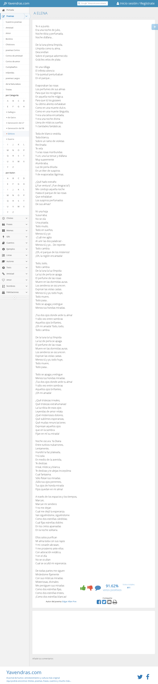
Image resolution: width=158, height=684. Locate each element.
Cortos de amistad (14, 55)
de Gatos (12, 117)
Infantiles (10, 72)
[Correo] (109, 603)
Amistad (9, 27)
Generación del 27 (16, 122)
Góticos (11, 133)
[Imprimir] (115, 603)
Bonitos (9, 39)
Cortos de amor (13, 61)
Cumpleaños (11, 67)
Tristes (9, 89)
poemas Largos (13, 78)
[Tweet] (104, 603)
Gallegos (11, 112)
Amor (8, 33)
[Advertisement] (93, 632)
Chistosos (10, 44)
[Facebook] (99, 603)
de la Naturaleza (13, 84)
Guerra (11, 139)
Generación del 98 (16, 128)
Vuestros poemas (14, 22)
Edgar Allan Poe (69, 601)
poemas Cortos (13, 50)
